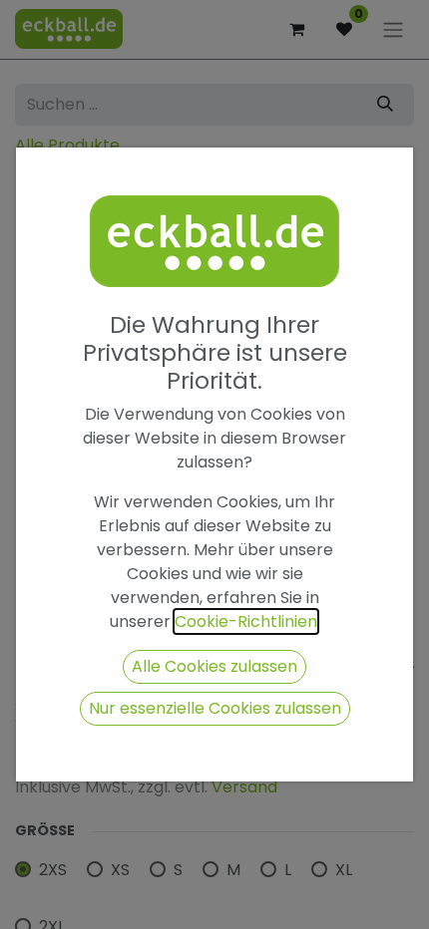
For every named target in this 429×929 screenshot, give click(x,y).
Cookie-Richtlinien (246, 621)
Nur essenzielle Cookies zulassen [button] (215, 708)
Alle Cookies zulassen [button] (214, 666)
